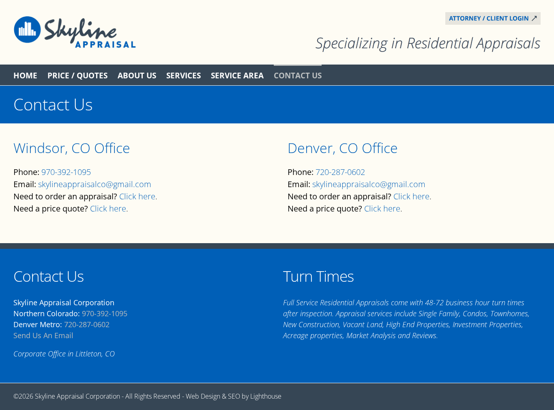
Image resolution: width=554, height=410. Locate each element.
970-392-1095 (66, 171)
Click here (137, 196)
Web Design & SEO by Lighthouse (233, 396)
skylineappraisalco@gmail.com (94, 184)
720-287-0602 (340, 171)
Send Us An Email (43, 335)
